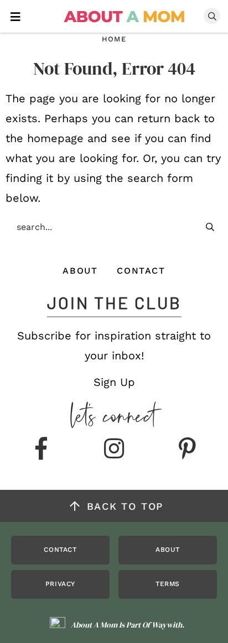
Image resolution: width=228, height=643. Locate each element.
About (80, 270)
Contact (141, 270)
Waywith (167, 624)
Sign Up (114, 382)
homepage (55, 138)
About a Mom (124, 16)
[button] (15, 16)
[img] (40, 449)
